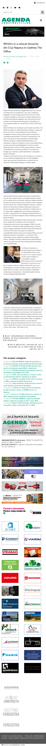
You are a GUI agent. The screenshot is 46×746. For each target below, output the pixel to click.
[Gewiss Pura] (33, 552)
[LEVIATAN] (11, 642)
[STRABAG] (11, 552)
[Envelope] (19, 8)
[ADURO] (11, 578)
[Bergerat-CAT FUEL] (33, 617)
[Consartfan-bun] (33, 629)
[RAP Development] (11, 604)
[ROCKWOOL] (33, 578)
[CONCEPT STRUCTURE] (11, 591)
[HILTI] (22, 486)
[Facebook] (3, 8)
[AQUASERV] (33, 526)
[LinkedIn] (7, 63)
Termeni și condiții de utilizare (12, 736)
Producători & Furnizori (14, 57)
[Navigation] (42, 20)
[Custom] (11, 8)
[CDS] (33, 668)
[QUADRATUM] (11, 668)
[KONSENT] (11, 539)
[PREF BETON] (22, 499)
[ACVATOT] (11, 526)
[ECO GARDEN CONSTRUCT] (33, 565)
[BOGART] (23, 32)
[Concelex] (22, 474)
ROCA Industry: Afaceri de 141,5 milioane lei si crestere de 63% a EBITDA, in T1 (25, 347)
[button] (39, 3)
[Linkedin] (7, 8)
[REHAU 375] (22, 511)
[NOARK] (11, 565)
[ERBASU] (33, 604)
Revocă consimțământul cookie (14, 745)
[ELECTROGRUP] (33, 591)
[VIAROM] (33, 539)
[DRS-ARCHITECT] (33, 642)
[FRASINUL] (11, 617)
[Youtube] (15, 8)
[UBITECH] (11, 629)
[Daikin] (11, 655)
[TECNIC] (33, 655)
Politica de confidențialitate (34, 736)
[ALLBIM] (23, 462)
